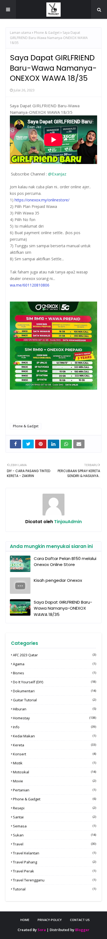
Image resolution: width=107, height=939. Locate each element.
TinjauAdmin (67, 521)
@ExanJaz (57, 174)
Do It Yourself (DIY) (54, 681)
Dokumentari (54, 690)
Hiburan (54, 709)
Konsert (54, 754)
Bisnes (54, 672)
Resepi (54, 808)
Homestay (54, 718)
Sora (42, 929)
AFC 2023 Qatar (54, 654)
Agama (54, 663)
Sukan (54, 835)
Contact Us (80, 920)
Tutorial (54, 889)
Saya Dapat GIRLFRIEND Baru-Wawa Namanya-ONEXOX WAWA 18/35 (63, 608)
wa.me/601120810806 (29, 285)
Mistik (54, 763)
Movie (54, 781)
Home (24, 920)
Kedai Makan (54, 736)
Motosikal (54, 772)
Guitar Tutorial (54, 699)
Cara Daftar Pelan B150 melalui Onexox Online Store (65, 562)
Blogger (82, 929)
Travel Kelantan (54, 853)
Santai (54, 817)
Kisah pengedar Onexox (58, 580)
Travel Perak (54, 871)
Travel (54, 844)
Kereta (54, 745)
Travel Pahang (54, 862)
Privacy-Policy (50, 920)
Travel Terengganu (54, 880)
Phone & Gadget (47, 32)
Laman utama (20, 32)
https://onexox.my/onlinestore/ (42, 199)
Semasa (54, 826)
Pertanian (54, 790)
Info (54, 727)
